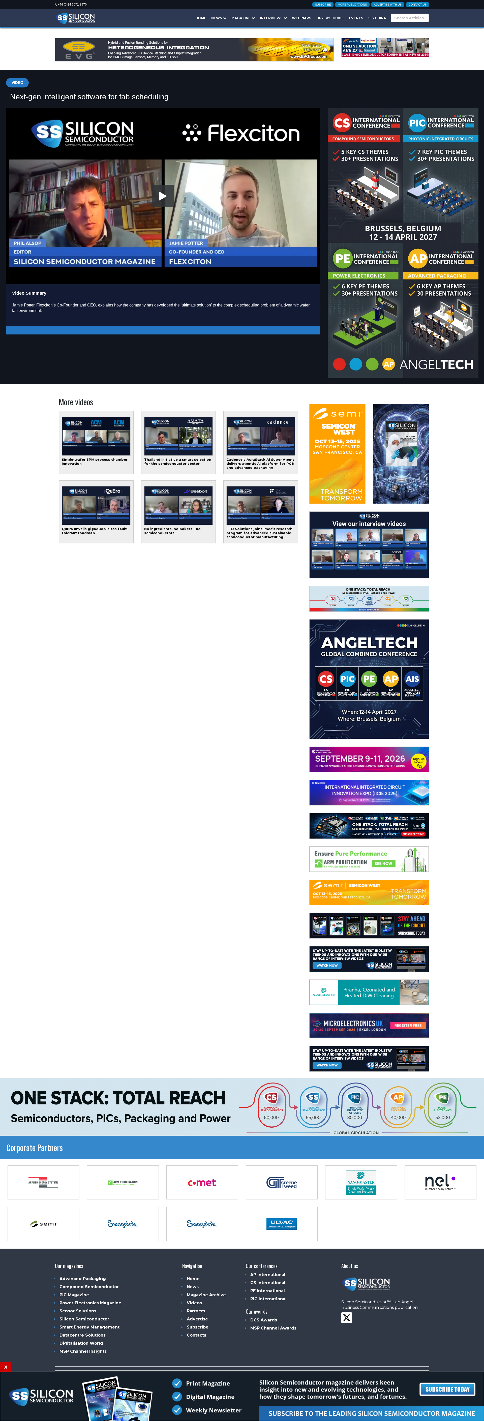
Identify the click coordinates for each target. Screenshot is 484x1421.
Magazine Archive (206, 1294)
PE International (267, 1290)
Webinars (301, 18)
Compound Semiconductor (89, 1286)
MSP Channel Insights (83, 1351)
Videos (194, 1303)
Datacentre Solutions (82, 1335)
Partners (196, 1311)
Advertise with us (388, 4)
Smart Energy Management (89, 1327)
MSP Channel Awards (273, 1328)
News (217, 18)
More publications (352, 4)
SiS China (377, 18)
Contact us (418, 4)
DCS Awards (263, 1320)
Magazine (241, 18)
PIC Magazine (74, 1294)
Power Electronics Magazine (90, 1303)
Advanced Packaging (82, 1278)
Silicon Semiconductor (84, 1319)
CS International (267, 1282)
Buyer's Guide (330, 18)
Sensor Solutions (77, 1311)
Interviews (272, 18)
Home (200, 18)
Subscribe (323, 4)
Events (356, 18)
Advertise (197, 1319)
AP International (267, 1274)
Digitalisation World (81, 1343)
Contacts (196, 1335)
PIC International (268, 1298)
